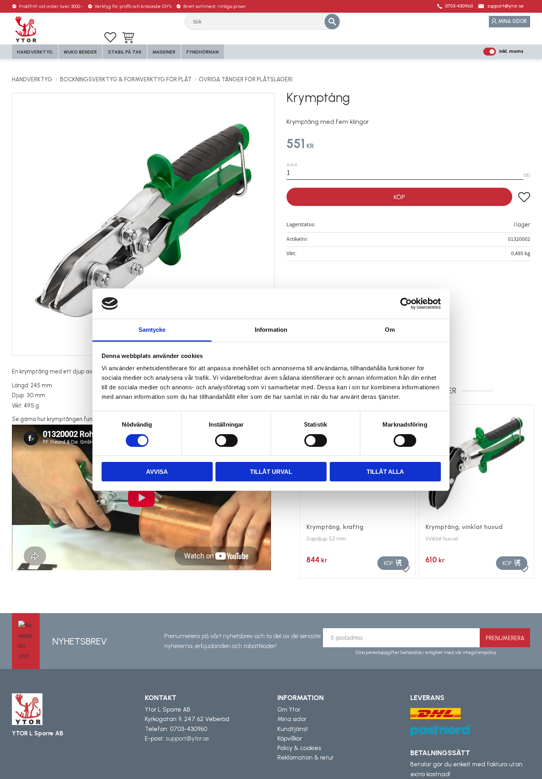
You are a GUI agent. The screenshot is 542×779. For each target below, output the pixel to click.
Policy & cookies (299, 748)
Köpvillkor (289, 738)
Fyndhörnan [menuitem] (202, 52)
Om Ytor (288, 709)
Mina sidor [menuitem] (512, 21)
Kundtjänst (292, 729)
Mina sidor (291, 719)
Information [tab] (271, 329)
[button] (110, 37)
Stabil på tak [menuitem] (125, 52)
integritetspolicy (479, 652)
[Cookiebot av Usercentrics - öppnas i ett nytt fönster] (406, 304)
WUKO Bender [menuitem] (80, 52)
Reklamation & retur (305, 757)
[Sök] (332, 21)
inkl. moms (511, 51)
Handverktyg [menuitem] (35, 52)
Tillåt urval (271, 471)
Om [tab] (390, 329)
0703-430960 (459, 6)
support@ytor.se (505, 6)
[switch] (226, 440)
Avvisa (157, 471)
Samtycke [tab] (152, 329)
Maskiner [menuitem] (163, 52)
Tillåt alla (385, 471)
